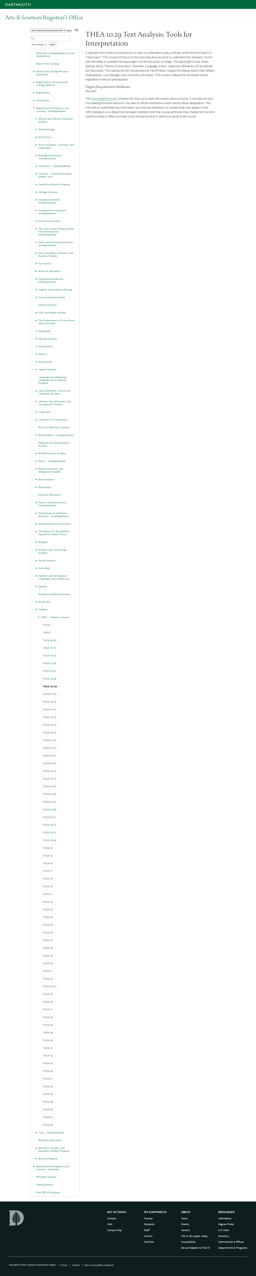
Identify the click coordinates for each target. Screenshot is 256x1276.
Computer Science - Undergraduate (50, 201)
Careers (185, 1230)
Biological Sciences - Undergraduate (50, 157)
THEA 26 (48, 932)
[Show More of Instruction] (33, 100)
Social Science (46, 560)
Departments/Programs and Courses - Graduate (52, 1168)
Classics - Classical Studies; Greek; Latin (55, 175)
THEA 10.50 (50, 748)
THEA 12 (47, 848)
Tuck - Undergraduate (51, 1132)
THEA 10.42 (49, 732)
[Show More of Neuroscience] (36, 479)
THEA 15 (48, 855)
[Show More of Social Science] (36, 560)
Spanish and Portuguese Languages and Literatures (54, 577)
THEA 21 (47, 894)
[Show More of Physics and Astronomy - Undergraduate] (36, 502)
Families (149, 1241)
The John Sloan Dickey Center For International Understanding (56, 231)
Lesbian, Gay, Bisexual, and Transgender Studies (54, 403)
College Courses (48, 192)
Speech (42, 586)
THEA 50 (48, 1040)
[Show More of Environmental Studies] (36, 297)
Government (45, 346)
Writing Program (48, 1158)
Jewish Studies (47, 369)
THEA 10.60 (50, 786)
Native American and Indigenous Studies (50, 470)
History (42, 354)
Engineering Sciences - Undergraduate (51, 280)
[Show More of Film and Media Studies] (36, 312)
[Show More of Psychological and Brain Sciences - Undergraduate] (36, 513)
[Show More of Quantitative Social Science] (36, 523)
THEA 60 (48, 1071)
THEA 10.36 (49, 717)
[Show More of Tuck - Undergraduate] (36, 1132)
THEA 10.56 (49, 771)
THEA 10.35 (49, 709)
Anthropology (46, 129)
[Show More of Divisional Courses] (36, 221)
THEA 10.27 (49, 671)
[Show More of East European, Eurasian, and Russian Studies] (36, 253)
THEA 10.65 (49, 801)
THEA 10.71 (49, 817)
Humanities (45, 361)
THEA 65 (48, 1094)
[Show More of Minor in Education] (36, 271)
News (184, 1218)
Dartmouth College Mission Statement (52, 73)
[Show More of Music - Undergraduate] (36, 461)
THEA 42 (48, 1017)
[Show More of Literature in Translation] (36, 419)
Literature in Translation (53, 419)
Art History (45, 137)
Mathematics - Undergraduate (56, 435)
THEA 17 (47, 871)
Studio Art (44, 601)
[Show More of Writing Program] (36, 1158)
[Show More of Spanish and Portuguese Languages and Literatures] (36, 575)
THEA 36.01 (49, 986)
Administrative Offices (231, 1241)
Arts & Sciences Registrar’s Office (44, 17)
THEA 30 (48, 963)
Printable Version (46, 1176)
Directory (223, 1236)
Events (185, 1224)
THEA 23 (48, 909)
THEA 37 (48, 994)
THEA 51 (48, 1048)
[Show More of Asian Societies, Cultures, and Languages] (36, 144)
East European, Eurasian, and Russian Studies (55, 254)
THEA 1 (47, 624)
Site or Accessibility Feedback (98, 1265)
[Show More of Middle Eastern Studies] (36, 453)
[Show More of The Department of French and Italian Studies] (36, 320)
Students (149, 1224)
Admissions (224, 1218)
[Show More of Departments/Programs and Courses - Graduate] (33, 1166)
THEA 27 (48, 940)
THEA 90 (48, 1109)
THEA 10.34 (49, 701)
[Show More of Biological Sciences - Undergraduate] (36, 155)
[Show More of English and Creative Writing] (36, 289)
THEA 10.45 (49, 740)
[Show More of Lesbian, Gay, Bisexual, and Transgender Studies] (36, 401)
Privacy (64, 1265)
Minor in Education (49, 271)
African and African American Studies (55, 120)
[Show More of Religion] (36, 542)
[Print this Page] (77, 30)
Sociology (44, 568)
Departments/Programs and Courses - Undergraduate (52, 110)
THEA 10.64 (49, 794)
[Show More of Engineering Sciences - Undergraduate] (36, 279)
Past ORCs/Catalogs (48, 1192)
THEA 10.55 (49, 763)
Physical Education (49, 494)
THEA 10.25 (49, 655)
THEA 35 (48, 978)
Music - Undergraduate (51, 461)
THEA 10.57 (49, 778)
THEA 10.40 (50, 725)
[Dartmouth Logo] (18, 4)
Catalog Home (44, 1184)
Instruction (42, 100)
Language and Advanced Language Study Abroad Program (52, 380)
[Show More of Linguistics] (36, 412)
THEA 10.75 (49, 832)
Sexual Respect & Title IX (195, 1247)
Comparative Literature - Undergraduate (53, 212)
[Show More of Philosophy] (36, 487)
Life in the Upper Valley (194, 1236)
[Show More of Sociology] (36, 568)
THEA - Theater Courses (55, 617)
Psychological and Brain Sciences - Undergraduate (53, 515)
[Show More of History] (36, 354)
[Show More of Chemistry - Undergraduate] (36, 166)
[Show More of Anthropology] (36, 129)
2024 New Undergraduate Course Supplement (55, 55)
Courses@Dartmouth (104, 98)
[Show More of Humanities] (36, 361)
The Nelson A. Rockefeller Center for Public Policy (53, 533)
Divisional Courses (49, 221)
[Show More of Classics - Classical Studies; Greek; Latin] (36, 173)
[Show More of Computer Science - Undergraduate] (36, 199)
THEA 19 (48, 886)
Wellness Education (50, 1140)
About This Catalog (47, 63)
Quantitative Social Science (54, 523)
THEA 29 (48, 955)
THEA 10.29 (50, 686)
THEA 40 (48, 1001)
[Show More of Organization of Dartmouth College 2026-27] (33, 82)
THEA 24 (48, 917)
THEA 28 (48, 948)
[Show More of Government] (36, 346)
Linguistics (44, 412)
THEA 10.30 (50, 694)
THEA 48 (48, 1032)
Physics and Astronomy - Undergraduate (53, 504)
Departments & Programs (232, 1247)
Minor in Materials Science (54, 427)
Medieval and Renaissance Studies (53, 444)
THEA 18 (48, 878)
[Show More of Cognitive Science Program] (36, 184)
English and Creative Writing (55, 289)
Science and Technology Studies (52, 551)
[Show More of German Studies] (36, 338)
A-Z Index (223, 1230)
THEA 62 (48, 1086)
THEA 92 (48, 1125)
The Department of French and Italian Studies (56, 322)
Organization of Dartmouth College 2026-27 (52, 84)
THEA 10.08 (50, 640)
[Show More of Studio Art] (36, 601)
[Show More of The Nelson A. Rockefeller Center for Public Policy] (36, 531)
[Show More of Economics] (36, 263)
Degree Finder (226, 1224)
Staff (147, 1230)
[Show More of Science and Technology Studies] (36, 549)
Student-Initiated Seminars (54, 594)
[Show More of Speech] (36, 586)
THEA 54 (48, 1063)
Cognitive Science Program (54, 184)
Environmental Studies (51, 297)
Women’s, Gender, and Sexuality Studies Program (54, 1149)
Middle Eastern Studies (52, 453)
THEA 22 (48, 901)
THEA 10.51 (49, 755)
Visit (109, 1224)
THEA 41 (48, 1009)
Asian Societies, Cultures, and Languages (56, 146)
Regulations (43, 92)
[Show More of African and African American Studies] (36, 118)
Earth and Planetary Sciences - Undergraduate (56, 244)
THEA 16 (48, 863)
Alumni (148, 1236)
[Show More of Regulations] (33, 92)
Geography (44, 331)
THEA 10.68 (49, 809)
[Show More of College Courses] (36, 192)
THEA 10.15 (49, 648)
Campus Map (114, 1230)
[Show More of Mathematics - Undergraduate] (36, 435)
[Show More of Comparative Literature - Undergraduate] (36, 210)
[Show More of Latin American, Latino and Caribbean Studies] (36, 390)
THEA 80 (48, 1101)
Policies (76, 1265)
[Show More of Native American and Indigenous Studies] (36, 468)
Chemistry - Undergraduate (54, 166)
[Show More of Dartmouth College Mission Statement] (33, 71)
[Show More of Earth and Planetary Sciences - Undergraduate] (36, 242)
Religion (43, 542)
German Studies (47, 338)
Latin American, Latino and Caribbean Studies (54, 392)
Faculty (148, 1218)
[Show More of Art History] (36, 137)
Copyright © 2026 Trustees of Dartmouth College (32, 1264)
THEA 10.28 (49, 678)
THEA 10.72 (49, 824)
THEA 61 (48, 1078)
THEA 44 (48, 1024)
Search (52, 44)
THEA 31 (48, 971)
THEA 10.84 (49, 840)
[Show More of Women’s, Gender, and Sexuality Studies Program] (36, 1148)
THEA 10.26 (49, 663)
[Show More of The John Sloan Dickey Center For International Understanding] (36, 228)
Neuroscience (46, 479)
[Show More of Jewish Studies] (36, 369)
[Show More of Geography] (36, 331)
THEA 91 (48, 1117)
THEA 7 (47, 632)
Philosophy (45, 487)
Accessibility (188, 1241)
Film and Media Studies (52, 312)
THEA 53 (48, 1055)
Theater (43, 609)
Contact (111, 1218)
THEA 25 (48, 924)
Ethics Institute (47, 304)
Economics (44, 263)
